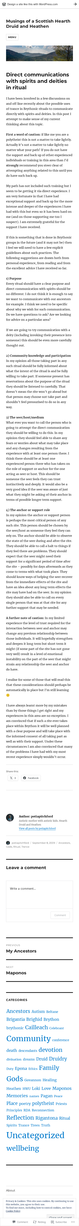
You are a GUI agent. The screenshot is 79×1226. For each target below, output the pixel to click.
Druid (42, 1059)
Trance (25, 846)
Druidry (58, 1059)
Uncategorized (35, 1135)
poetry (25, 1103)
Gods (9, 846)
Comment (60, 915)
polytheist (43, 1103)
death (11, 1050)
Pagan (47, 1095)
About (10, 1190)
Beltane (52, 1012)
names (34, 1096)
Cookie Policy (13, 1211)
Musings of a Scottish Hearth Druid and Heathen (38, 24)
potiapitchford (20, 842)
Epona (21, 1068)
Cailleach (36, 1027)
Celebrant (56, 1028)
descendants (28, 1051)
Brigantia (15, 1019)
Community (28, 1038)
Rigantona (46, 1118)
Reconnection (43, 1110)
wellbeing (22, 1148)
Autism (38, 1011)
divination (13, 1059)
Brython (51, 1019)
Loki (36, 1088)
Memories (17, 1095)
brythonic (15, 1028)
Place (12, 1103)
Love (46, 1088)
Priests (61, 1104)
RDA (27, 1110)
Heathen (13, 1088)
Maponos (62, 1088)
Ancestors (64, 842)
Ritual (16, 846)
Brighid (34, 1019)
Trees (35, 1125)
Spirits (11, 1125)
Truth (45, 1125)
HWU (26, 1089)
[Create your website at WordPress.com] (39, 4)
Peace (58, 1096)
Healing (50, 1080)
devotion (50, 1050)
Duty (9, 1069)
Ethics (32, 1069)
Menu (12, 37)
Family (49, 1068)
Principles (14, 1110)
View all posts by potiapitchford (37, 828)
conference (60, 1040)
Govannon (32, 1080)
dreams (29, 1059)
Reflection (20, 1117)
